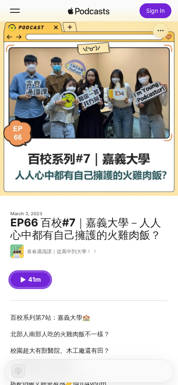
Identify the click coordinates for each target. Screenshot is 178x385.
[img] (88, 11)
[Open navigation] (15, 11)
